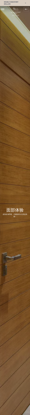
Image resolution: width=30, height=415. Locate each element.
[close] (25, 3)
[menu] (2, 9)
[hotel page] (15, 9)
